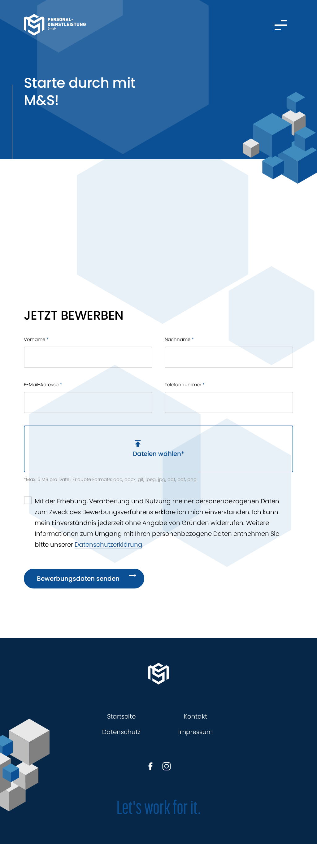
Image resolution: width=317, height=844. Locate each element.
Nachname (179, 339)
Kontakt (195, 716)
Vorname (36, 339)
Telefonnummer (185, 384)
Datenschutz (121, 732)
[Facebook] (150, 766)
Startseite (121, 716)
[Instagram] (167, 766)
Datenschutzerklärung (108, 544)
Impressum (195, 732)
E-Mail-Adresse (43, 384)
